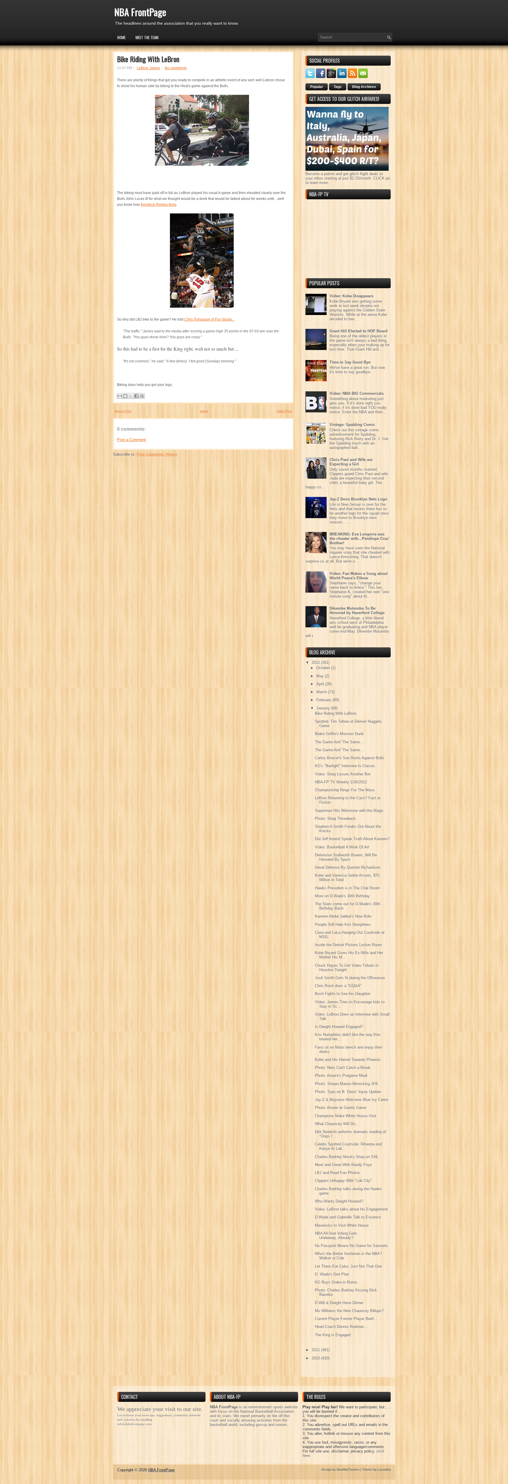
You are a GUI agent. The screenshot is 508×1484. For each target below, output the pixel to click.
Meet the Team (147, 37)
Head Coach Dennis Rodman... (341, 1326)
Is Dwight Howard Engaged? (339, 1026)
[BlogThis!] (125, 396)
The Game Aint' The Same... (339, 742)
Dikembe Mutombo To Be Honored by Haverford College (357, 610)
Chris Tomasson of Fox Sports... (209, 319)
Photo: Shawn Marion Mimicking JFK (346, 1084)
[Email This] (120, 396)
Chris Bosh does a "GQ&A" (338, 986)
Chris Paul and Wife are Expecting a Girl (351, 461)
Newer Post (123, 411)
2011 (316, 1350)
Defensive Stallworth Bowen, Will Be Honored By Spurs (346, 857)
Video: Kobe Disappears (351, 296)
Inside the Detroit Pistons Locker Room (348, 945)
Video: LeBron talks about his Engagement (351, 1209)
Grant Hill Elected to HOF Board (358, 331)
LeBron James (148, 68)
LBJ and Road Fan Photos (337, 1172)
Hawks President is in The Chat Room (347, 888)
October (323, 668)
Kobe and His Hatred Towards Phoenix (347, 1059)
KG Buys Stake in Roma (336, 1282)
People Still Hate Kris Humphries (343, 924)
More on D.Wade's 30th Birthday (342, 896)
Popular (316, 87)
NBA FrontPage (140, 12)
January (323, 708)
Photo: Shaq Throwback (335, 818)
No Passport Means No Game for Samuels (351, 1245)
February (324, 700)
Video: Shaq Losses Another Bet (342, 774)
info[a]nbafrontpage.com (134, 1424)
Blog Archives (364, 87)
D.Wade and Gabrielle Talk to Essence (348, 1217)
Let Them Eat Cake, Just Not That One (348, 1266)
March (322, 692)
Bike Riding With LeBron (148, 58)
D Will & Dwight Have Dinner (339, 1303)
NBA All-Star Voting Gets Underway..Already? (336, 1235)
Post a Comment (131, 439)
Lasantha (384, 1469)
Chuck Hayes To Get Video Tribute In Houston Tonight (347, 967)
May (320, 676)
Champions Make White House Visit (345, 1116)
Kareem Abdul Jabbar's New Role (343, 916)
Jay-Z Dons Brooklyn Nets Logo (358, 499)
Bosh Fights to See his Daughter (342, 993)
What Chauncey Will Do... (337, 1124)
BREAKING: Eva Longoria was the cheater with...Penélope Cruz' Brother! (360, 538)
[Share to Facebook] (136, 396)
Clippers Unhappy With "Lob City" (343, 1180)
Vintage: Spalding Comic (352, 424)
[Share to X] (131, 396)
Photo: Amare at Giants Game (340, 1107)
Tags (338, 87)
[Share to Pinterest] (142, 396)
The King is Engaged (332, 1335)
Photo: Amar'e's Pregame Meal (341, 1075)
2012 (316, 662)
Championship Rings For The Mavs (345, 790)
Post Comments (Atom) (157, 454)
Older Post (284, 411)
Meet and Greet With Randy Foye (343, 1165)
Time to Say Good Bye (350, 362)
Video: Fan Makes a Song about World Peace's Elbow (358, 575)
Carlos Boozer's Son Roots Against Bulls (349, 758)
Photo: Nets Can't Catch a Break (342, 1067)
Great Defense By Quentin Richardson (347, 867)
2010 (316, 1358)
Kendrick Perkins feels (158, 205)
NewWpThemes (348, 1469)
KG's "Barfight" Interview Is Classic (345, 766)
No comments (176, 68)
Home (121, 37)
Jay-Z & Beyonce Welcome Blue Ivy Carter (351, 1099)
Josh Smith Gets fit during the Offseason (350, 978)
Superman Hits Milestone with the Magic (349, 810)
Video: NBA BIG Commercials (357, 393)
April (320, 684)
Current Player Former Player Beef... (346, 1318)
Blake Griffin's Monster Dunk (339, 734)
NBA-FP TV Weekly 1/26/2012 (341, 782)
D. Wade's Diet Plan (332, 1274)
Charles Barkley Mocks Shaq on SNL (346, 1157)
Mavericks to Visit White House (342, 1225)
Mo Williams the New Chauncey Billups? (349, 1311)
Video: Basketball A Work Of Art (342, 847)
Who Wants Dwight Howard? (339, 1201)
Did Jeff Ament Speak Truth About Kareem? (352, 839)
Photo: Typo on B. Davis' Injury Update (348, 1092)
